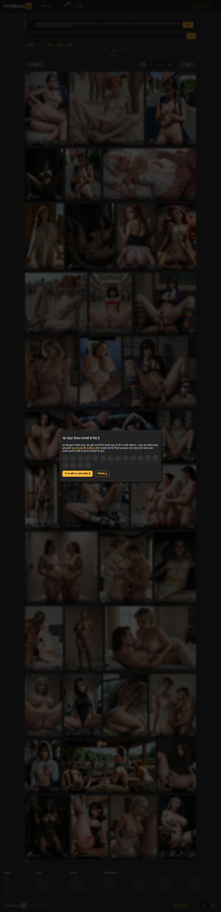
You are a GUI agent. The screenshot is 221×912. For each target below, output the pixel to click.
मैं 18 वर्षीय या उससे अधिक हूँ (77, 473)
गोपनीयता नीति (92, 448)
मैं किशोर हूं (102, 473)
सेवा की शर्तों (77, 448)
